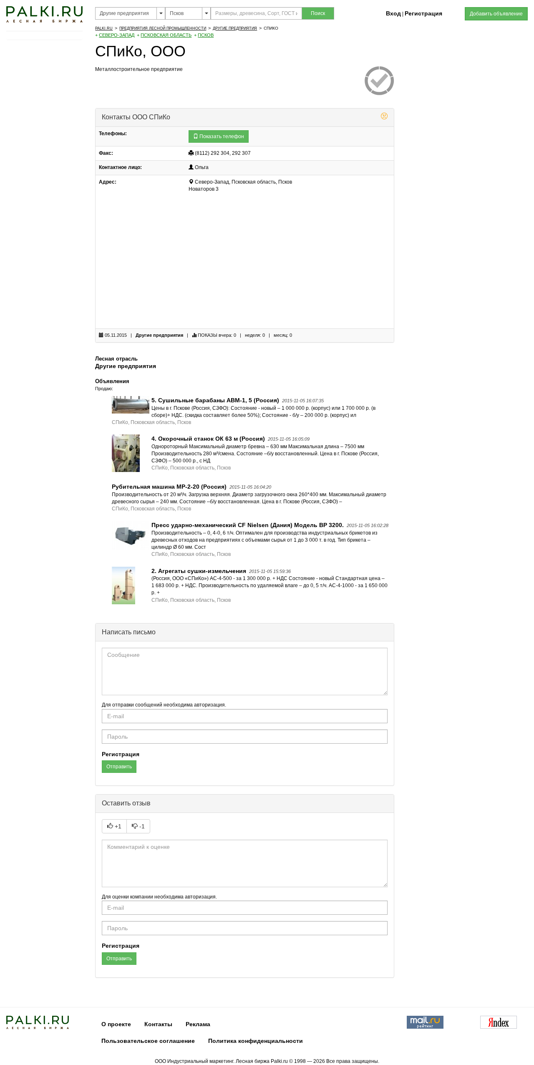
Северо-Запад (116, 35)
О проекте (116, 1024)
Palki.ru (104, 28)
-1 (141, 826)
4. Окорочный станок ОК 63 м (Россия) (208, 438)
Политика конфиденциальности (255, 1040)
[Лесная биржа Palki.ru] (44, 13)
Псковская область (166, 35)
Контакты (158, 1024)
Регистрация (423, 13)
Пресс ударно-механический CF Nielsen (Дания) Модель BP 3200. (247, 525)
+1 (117, 826)
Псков (206, 35)
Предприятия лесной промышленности (162, 28)
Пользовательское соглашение (148, 1040)
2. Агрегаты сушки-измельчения (198, 571)
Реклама (198, 1024)
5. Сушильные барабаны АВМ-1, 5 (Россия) (215, 400)
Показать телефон (221, 136)
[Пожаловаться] (384, 117)
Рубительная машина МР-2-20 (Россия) (169, 486)
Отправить (119, 767)
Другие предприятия (235, 28)
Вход (393, 13)
